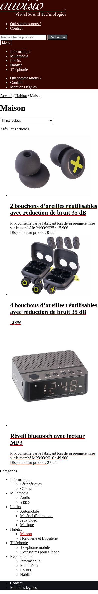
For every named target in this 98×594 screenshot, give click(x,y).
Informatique (20, 51)
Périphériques (31, 484)
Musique (27, 525)
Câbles (25, 488)
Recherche (57, 37)
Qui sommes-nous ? (25, 24)
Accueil (6, 96)
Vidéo (25, 502)
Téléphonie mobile (35, 547)
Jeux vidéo (28, 520)
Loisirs (15, 60)
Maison (26, 534)
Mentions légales (23, 87)
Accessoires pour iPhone (39, 552)
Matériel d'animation (36, 516)
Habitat (16, 65)
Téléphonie (19, 69)
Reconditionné (21, 556)
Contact (16, 28)
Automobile (29, 511)
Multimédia (19, 56)
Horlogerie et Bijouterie (39, 538)
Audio (25, 497)
